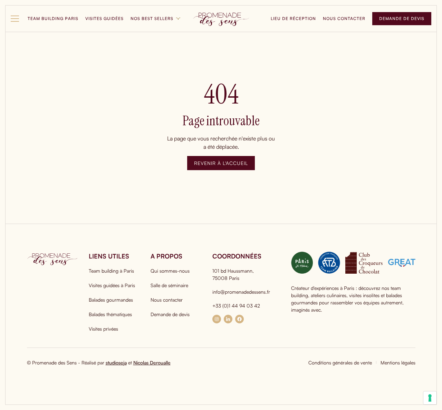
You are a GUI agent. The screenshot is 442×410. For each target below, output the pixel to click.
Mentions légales (398, 362)
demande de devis (401, 18)
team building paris (53, 18)
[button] (16, 19)
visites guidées (104, 18)
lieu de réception (293, 18)
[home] (221, 19)
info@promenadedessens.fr (241, 292)
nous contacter (344, 18)
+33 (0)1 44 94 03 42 (236, 306)
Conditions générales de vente (340, 362)
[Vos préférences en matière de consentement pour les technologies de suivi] (429, 397)
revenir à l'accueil (221, 163)
